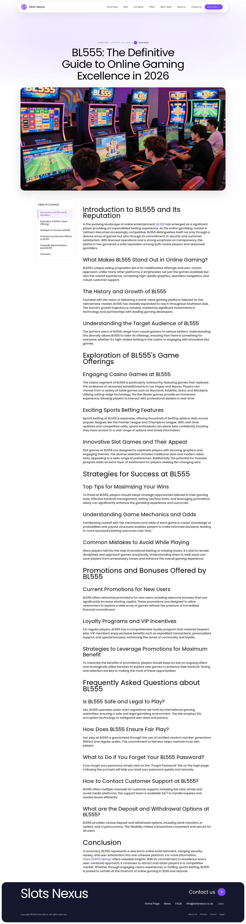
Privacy (203, 914)
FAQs (178, 903)
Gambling (102, 43)
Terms (213, 914)
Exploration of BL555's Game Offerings (53, 222)
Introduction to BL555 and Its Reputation (53, 213)
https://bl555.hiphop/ (97, 859)
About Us (192, 914)
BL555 (160, 224)
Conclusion (45, 254)
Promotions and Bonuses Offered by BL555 (56, 237)
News (167, 903)
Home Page (152, 903)
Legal (221, 914)
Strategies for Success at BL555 (55, 230)
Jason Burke (143, 43)
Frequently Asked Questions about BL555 (53, 246)
